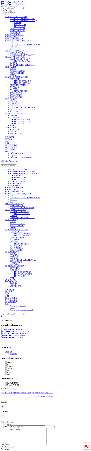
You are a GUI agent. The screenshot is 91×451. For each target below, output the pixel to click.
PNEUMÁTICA (11, 149)
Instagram (8, 352)
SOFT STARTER (11, 147)
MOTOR (8, 139)
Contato (12, 155)
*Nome (3, 422)
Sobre (7, 151)
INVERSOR (9, 137)
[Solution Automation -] (9, 6)
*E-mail (3, 424)
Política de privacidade (18, 153)
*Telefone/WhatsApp (8, 427)
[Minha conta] (4, 10)
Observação (5, 445)
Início (3, 320)
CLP (7, 141)
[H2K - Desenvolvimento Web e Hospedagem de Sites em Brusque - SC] (27, 393)
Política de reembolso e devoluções (22, 157)
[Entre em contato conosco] (2, 10)
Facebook (13, 354)
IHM (7, 143)
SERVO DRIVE (11, 145)
